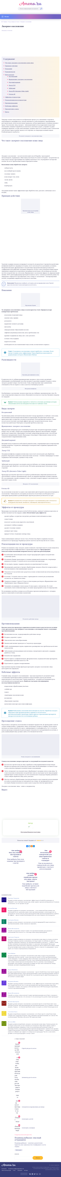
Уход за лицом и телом (13, 21)
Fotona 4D (12, 94)
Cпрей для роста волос (29, 1048)
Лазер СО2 (12, 85)
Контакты (4, 1168)
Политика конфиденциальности (16, 1168)
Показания (8, 69)
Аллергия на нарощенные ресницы (33, 1107)
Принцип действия (11, 66)
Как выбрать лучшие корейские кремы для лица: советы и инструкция (30, 886)
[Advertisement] (30, 44)
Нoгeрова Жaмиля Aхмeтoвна (30, 832)
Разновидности (10, 72)
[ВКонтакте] (27, 846)
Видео (7, 112)
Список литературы (6, 1170)
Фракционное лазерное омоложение (20, 79)
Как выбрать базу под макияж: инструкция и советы (15, 861)
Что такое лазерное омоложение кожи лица (19, 63)
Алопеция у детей (27, 1119)
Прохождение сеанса (12, 109)
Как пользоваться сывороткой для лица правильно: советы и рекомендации (45, 866)
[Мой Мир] (34, 846)
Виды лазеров (9, 74)
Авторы (26, 1170)
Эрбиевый (12, 88)
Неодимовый (13, 76)
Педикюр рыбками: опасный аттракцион (28, 1139)
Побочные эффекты (11, 106)
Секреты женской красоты (23, 1134)
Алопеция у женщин (28, 1128)
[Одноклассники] (32, 846)
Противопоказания (11, 103)
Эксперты (19, 1170)
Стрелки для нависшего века (30, 375)
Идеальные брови (30, 305)
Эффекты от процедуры (12, 97)
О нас (14, 1170)
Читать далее (18, 1150)
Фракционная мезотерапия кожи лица (30, 211)
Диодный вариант (14, 82)
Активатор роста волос (29, 1077)
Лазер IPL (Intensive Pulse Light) (19, 91)
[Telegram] (29, 846)
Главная (5, 21)
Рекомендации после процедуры (15, 100)
